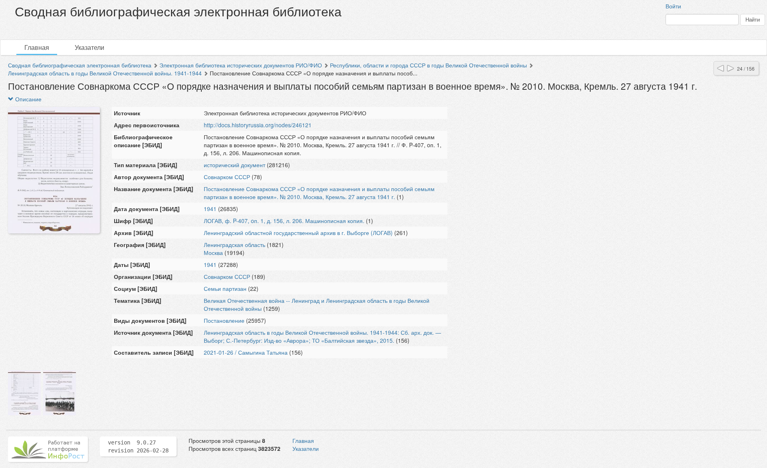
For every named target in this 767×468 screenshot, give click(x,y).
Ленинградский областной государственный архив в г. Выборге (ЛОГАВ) (298, 233)
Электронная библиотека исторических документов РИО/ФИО (240, 65)
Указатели (89, 47)
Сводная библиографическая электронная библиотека (79, 65)
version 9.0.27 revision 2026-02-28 (138, 446)
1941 (210, 209)
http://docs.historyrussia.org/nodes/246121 (258, 125)
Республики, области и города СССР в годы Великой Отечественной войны (428, 65)
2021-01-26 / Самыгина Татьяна (246, 352)
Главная (36, 47)
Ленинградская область (234, 245)
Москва (213, 253)
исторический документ (234, 165)
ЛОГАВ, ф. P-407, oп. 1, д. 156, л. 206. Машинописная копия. (284, 221)
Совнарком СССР (228, 177)
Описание (28, 99)
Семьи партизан (225, 288)
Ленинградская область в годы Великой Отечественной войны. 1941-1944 (105, 73)
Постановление (224, 320)
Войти (673, 6)
